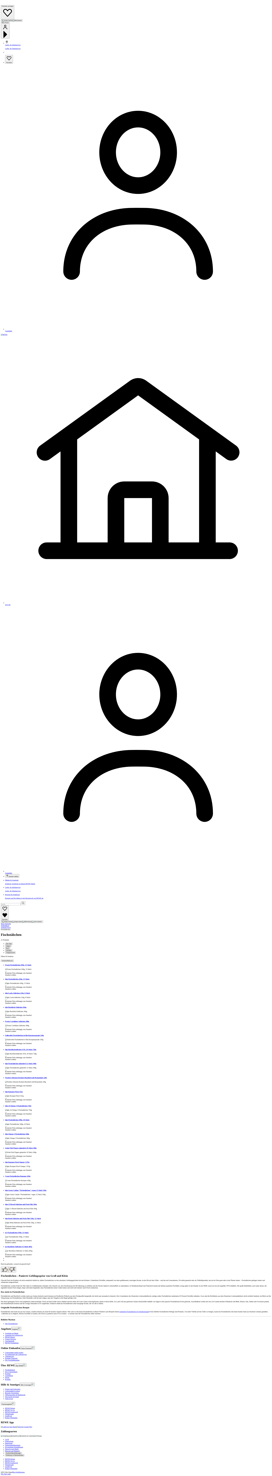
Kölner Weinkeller (11, 1418)
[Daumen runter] (12, 1269)
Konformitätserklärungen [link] (13, 1453)
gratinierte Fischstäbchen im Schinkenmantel (134, 1312)
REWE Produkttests (12, 1343)
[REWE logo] (4, 335)
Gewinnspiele (9, 1341)
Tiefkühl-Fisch (6, 928)
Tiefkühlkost (5, 926)
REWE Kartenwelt (11, 1412)
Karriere (8, 1374)
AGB (7, 1439)
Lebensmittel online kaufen (14, 1352)
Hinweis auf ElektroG (12, 1451)
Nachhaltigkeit (10, 1370)
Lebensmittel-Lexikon (12, 1391)
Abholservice (9, 1356)
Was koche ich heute (12, 1397)
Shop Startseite (6, 924)
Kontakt (8, 1379)
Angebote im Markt (11, 1333)
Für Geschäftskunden (12, 1360)
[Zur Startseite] (8, 4)
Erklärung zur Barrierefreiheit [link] (14, 1455)
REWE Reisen (10, 1408)
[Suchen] (23, 903)
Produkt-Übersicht (11, 1358)
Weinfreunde (9, 1414)
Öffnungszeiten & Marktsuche (15, 1395)
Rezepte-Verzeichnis (12, 1393)
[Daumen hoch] (4, 1269)
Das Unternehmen (11, 1372)
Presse (7, 1377)
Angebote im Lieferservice (14, 1335)
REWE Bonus (10, 1337)
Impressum (8, 1443)
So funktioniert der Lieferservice (16, 1354)
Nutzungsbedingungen (12, 1445)
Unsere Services (10, 1339)
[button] (6, 971)
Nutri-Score (9, 1399)
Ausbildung (9, 1376)
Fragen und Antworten (12, 1389)
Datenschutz (9, 1441)
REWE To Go (10, 1410)
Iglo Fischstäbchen (11, 1324)
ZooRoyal (8, 1416)
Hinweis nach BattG (12, 1449)
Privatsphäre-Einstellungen (14, 1447)
